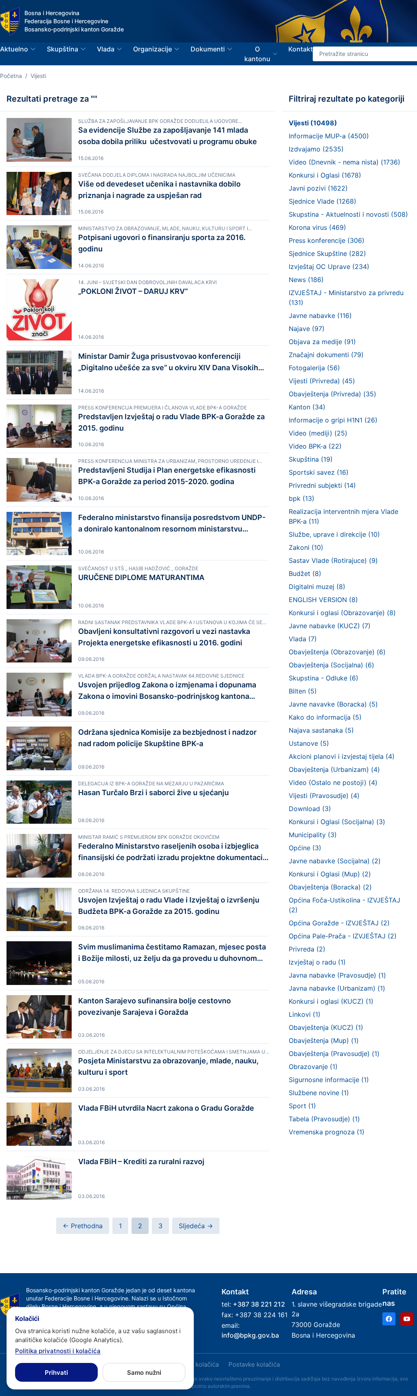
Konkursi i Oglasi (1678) (325, 175)
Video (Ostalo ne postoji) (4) (333, 782)
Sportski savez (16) (319, 472)
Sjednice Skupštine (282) (327, 253)
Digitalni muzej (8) (317, 586)
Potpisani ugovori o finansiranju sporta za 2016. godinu (162, 243)
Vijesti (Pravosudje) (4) (324, 795)
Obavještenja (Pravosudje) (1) (334, 1053)
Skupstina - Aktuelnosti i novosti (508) (348, 214)
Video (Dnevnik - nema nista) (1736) (344, 162)
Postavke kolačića (254, 1364)
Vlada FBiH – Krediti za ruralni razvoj (141, 1161)
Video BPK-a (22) (315, 446)
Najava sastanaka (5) (321, 730)
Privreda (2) (307, 949)
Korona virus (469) (317, 227)
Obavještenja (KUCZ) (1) (326, 1027)
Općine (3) (305, 848)
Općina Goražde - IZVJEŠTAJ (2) (339, 923)
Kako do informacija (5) (325, 717)
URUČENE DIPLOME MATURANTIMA (141, 577)
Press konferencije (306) (326, 240)
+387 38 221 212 (259, 1304)
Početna (11, 75)
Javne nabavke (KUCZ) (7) (330, 626)
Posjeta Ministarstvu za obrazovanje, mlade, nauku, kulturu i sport (168, 1066)
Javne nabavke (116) (320, 315)
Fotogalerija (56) (314, 368)
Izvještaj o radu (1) (317, 962)
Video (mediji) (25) (318, 433)
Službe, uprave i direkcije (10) (334, 534)
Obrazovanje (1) (313, 1067)
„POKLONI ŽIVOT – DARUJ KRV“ (134, 291)
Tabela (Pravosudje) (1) (324, 1119)
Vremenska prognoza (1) (326, 1132)
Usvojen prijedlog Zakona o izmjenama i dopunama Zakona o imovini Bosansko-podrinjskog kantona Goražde (167, 691)
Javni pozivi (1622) (318, 188)
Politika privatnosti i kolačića (58, 1351)
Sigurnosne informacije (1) (329, 1080)
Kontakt (300, 49)
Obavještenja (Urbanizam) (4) (334, 769)
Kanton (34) (307, 407)
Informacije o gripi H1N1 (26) (333, 420)
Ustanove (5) (309, 743)
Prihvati (56, 1372)
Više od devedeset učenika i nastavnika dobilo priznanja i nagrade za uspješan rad (159, 190)
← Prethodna (83, 1226)
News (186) (306, 280)
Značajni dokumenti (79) (326, 355)
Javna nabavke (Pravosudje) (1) (337, 975)
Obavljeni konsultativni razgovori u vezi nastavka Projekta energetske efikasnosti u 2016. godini (164, 637)
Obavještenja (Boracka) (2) (330, 887)
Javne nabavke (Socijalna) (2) (335, 861)
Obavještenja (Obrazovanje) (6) (337, 652)
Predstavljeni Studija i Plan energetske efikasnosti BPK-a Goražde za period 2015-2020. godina (167, 476)
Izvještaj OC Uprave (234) (329, 266)
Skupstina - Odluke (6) (323, 678)
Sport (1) (302, 1106)
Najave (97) (307, 329)
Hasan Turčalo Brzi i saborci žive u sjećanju (153, 792)
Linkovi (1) (304, 1014)
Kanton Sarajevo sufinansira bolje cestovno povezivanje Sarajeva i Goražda (154, 1006)
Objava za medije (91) (322, 342)
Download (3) (310, 809)
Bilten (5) (303, 691)
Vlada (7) (303, 639)
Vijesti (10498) (313, 123)
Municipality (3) (313, 835)
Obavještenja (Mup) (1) (324, 1040)
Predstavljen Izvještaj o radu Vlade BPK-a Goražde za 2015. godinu (171, 422)
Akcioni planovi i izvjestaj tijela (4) (342, 756)
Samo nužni (144, 1372)
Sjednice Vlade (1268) (322, 201)
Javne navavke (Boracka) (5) (333, 704)
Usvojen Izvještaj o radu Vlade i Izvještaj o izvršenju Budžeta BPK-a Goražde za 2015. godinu (168, 906)
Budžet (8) (305, 573)
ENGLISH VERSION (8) (323, 600)
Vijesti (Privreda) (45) (322, 381)
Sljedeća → (196, 1226)
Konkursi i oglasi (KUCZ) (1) (331, 1001)
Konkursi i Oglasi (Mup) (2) (330, 874)
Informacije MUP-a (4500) (329, 136)
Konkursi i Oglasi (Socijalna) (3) (337, 822)
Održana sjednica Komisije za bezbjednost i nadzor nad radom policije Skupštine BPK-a (167, 738)
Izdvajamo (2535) (316, 149)
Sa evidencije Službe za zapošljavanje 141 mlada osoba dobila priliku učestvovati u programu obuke (167, 136)
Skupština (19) (311, 459)
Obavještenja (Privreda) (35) (332, 394)
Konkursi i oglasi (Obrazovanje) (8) (342, 613)
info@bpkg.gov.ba (250, 1335)
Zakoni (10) (306, 547)
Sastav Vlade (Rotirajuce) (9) (333, 560)
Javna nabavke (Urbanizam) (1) (337, 988)
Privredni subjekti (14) (322, 485)
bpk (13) (301, 498)
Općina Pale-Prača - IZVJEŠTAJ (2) (343, 936)
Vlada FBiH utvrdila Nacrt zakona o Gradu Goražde (166, 1108)
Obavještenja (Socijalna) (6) (331, 665)
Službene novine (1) (319, 1093)
